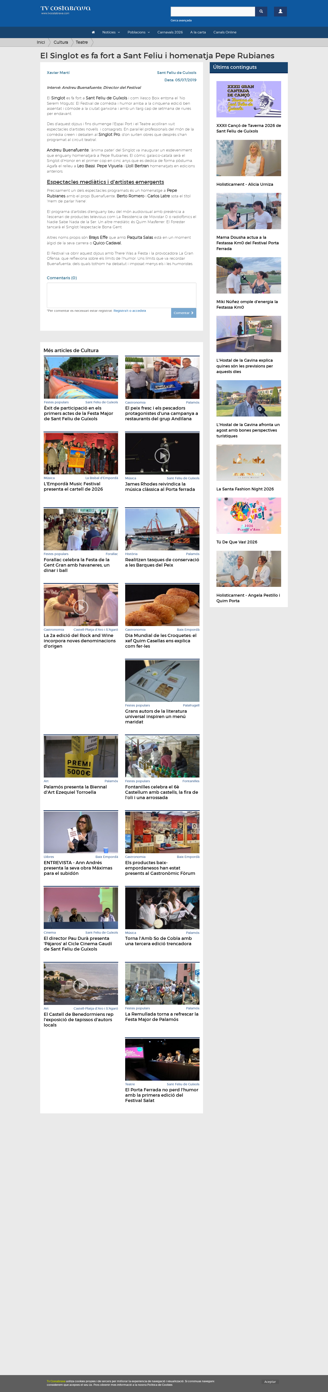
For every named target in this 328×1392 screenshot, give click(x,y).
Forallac (112, 554)
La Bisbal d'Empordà (101, 478)
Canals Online (225, 32)
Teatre (82, 42)
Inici (41, 42)
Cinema (50, 933)
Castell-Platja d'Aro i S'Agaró (96, 630)
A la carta (198, 32)
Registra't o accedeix (130, 311)
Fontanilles (191, 781)
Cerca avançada (181, 20)
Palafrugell (191, 705)
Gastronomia (135, 402)
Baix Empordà (188, 630)
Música (49, 478)
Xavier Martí (58, 72)
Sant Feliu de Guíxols (176, 72)
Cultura (61, 42)
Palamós (192, 402)
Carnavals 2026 (170, 32)
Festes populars (56, 402)
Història (131, 554)
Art (46, 781)
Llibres (49, 857)
